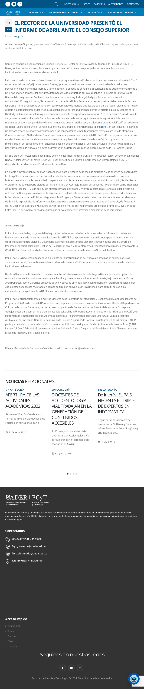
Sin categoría (16, 36)
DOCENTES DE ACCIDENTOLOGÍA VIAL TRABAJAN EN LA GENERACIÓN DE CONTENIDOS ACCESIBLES (25, 409)
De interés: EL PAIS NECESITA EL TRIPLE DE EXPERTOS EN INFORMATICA (70, 403)
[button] (67, 473)
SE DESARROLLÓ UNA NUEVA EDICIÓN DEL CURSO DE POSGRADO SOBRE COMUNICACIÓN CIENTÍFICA (118, 409)
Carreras (99, 4)
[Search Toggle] (56, 4)
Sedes (86, 4)
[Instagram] (19, 4)
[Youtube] (13, 4)
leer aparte (100, 126)
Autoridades (115, 4)
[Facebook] (7, 4)
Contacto (133, 4)
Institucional (72, 4)
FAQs (10, 641)
